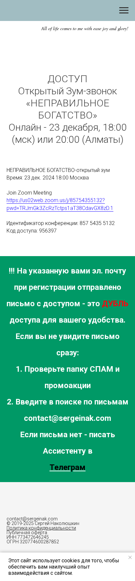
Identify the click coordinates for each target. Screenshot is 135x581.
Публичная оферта (27, 532)
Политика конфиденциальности (41, 528)
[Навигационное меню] (123, 10)
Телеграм (67, 467)
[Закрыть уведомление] (130, 557)
